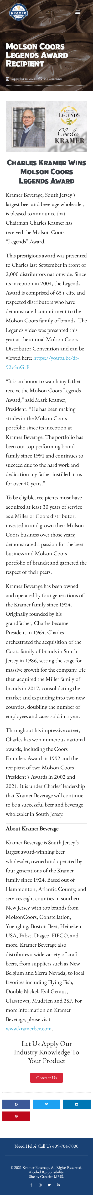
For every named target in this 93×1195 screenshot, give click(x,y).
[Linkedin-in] (58, 1185)
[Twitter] (49, 1185)
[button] (78, 12)
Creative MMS (51, 1176)
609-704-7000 (65, 1146)
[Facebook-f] (31, 1185)
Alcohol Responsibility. (46, 1172)
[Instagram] (40, 1185)
